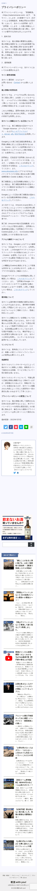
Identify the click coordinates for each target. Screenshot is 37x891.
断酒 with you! (18, 882)
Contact (17, 82)
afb (12, 134)
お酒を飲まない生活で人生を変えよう (18, 885)
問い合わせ (24, 877)
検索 (31, 544)
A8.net (7, 134)
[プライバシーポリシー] (21, 427)
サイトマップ (25, 875)
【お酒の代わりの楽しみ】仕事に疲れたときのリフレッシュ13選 (24, 843)
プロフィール (15, 875)
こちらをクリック (26, 166)
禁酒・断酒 (6, 875)
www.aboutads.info (10, 171)
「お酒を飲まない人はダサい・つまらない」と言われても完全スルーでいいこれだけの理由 (24, 753)
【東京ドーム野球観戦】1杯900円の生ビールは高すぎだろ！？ (24, 782)
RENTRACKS (20, 134)
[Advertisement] (18, 495)
